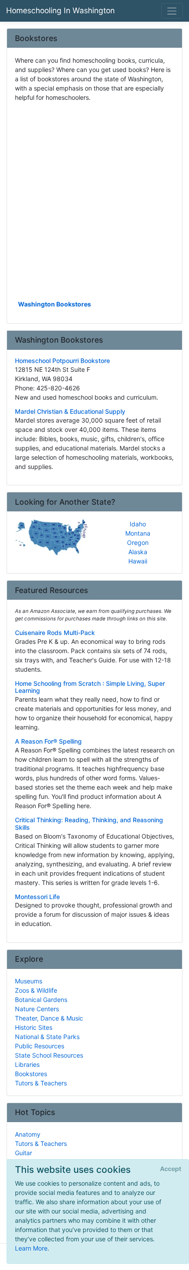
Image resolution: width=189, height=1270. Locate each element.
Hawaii (137, 561)
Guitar (23, 1153)
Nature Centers (37, 1009)
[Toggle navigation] (172, 11)
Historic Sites (33, 1027)
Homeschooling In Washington (60, 10)
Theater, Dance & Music (49, 1018)
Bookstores (31, 1073)
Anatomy (27, 1134)
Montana (137, 533)
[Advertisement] (94, 200)
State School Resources (49, 1055)
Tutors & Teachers (41, 1083)
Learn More (31, 1248)
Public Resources (39, 1046)
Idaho (138, 524)
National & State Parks (47, 1036)
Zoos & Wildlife (36, 990)
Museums (28, 981)
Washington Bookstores (54, 304)
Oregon (138, 542)
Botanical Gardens (41, 999)
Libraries (27, 1064)
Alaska (137, 552)
